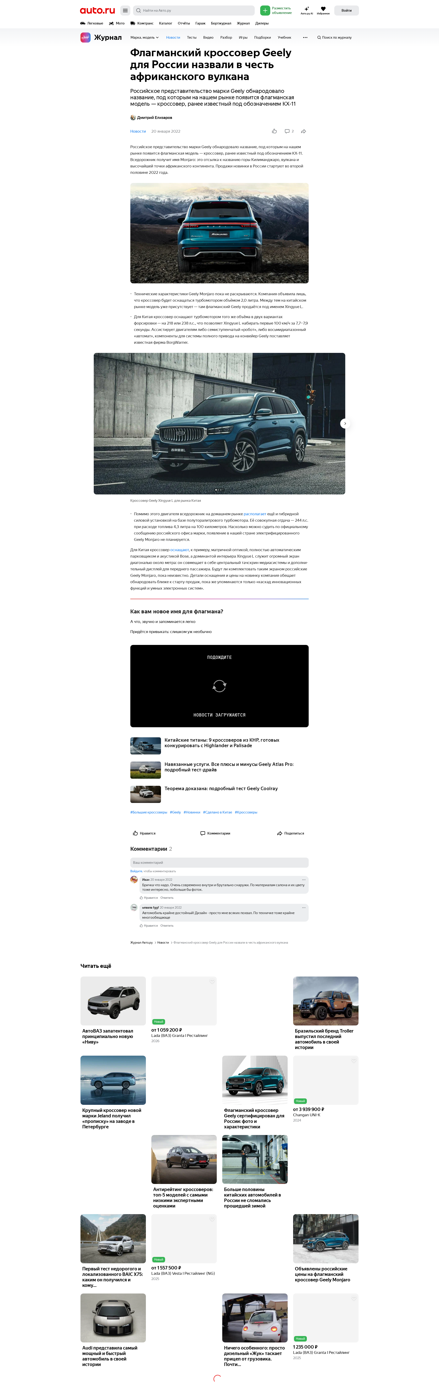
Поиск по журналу (337, 37)
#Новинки (192, 812)
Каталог (165, 23)
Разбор (226, 37)
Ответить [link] (167, 897)
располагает (255, 514)
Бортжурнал (221, 23)
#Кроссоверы (246, 812)
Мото (120, 23)
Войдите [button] (136, 871)
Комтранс (145, 23)
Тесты (191, 37)
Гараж (200, 23)
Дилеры (262, 23)
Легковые (95, 23)
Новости (173, 37)
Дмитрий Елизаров (154, 117)
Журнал (243, 23)
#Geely (175, 812)
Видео (208, 37)
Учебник (284, 37)
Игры (243, 37)
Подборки (262, 37)
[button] (184, 1001)
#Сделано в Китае (217, 812)
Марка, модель (143, 37)
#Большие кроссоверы (148, 812)
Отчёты (184, 23)
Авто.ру (97, 10)
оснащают (179, 549)
